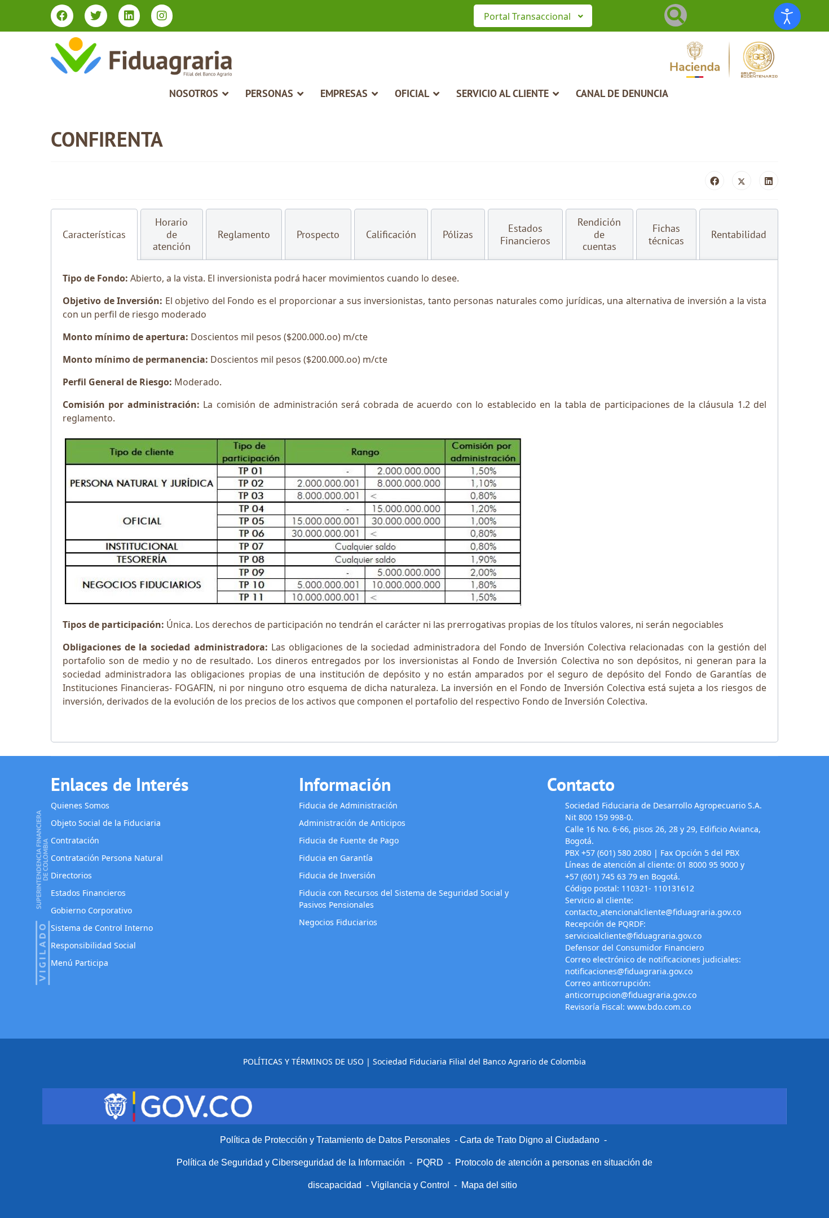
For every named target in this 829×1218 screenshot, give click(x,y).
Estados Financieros (88, 892)
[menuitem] (533, 16)
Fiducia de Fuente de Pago (349, 840)
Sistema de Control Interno (102, 927)
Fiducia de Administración (348, 805)
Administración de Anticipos (352, 822)
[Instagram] (162, 16)
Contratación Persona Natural (107, 857)
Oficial (412, 93)
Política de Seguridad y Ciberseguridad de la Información (291, 1162)
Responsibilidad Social (93, 945)
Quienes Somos (80, 805)
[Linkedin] (129, 16)
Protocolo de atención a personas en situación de (553, 1162)
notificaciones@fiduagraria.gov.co (629, 971)
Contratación (75, 840)
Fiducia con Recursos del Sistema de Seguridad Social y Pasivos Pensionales (404, 898)
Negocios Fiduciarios (338, 922)
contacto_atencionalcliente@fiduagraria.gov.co (653, 912)
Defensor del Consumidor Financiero (635, 947)
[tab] (94, 234)
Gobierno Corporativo (91, 910)
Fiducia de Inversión (337, 875)
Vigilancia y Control (410, 1185)
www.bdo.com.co (659, 1006)
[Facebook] (62, 16)
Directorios (71, 875)
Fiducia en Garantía (336, 857)
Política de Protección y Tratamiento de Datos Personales (335, 1140)
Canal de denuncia (622, 93)
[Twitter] (96, 16)
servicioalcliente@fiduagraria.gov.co (633, 935)
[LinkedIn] (768, 180)
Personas (269, 93)
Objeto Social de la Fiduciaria (106, 822)
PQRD (432, 1162)
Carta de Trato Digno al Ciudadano (529, 1140)
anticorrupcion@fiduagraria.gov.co (630, 995)
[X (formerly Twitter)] (741, 180)
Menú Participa (79, 962)
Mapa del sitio (489, 1185)
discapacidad (334, 1185)
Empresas (344, 93)
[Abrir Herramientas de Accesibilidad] (787, 16)
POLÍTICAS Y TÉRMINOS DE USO (303, 1061)
